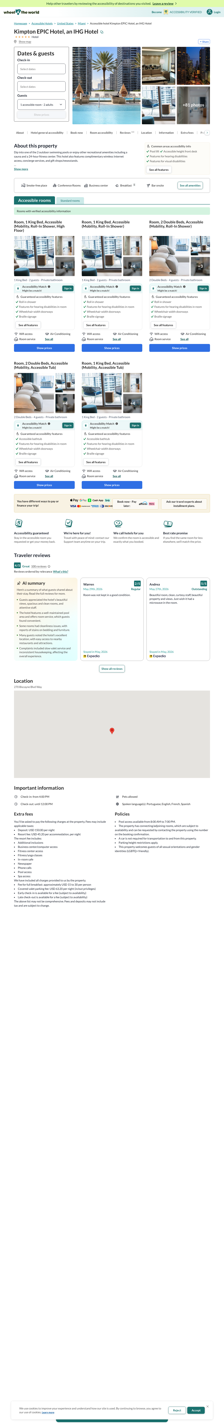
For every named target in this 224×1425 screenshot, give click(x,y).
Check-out (24, 78)
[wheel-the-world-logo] (21, 12)
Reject (177, 1410)
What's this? (60, 571)
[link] (20, 132)
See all (49, 339)
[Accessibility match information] (49, 286)
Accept (196, 1410)
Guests (22, 95)
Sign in (68, 288)
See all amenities (190, 185)
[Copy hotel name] (102, 32)
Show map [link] (25, 41)
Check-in (23, 60)
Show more (21, 169)
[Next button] (207, 132)
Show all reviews (112, 668)
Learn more (48, 1412)
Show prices (41, 114)
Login (217, 12)
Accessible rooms (34, 200)
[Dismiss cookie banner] (207, 1406)
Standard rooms (70, 200)
